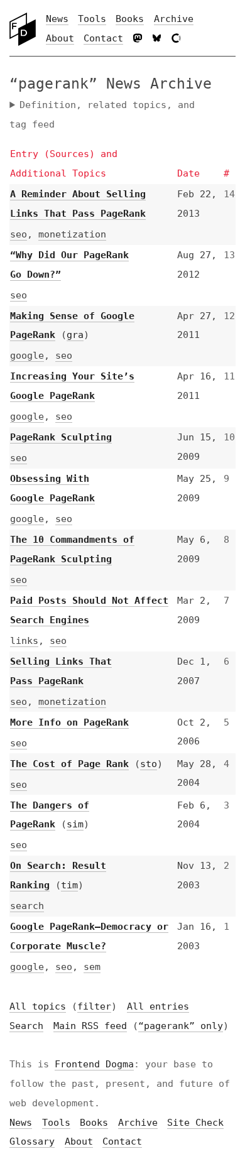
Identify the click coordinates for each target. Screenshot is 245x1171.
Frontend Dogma (94, 1103)
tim (69, 904)
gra (75, 334)
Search (26, 1044)
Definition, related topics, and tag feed (102, 114)
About (60, 38)
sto (52, 782)
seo (18, 234)
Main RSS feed (46, 1064)
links (24, 640)
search (27, 925)
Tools (92, 19)
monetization (72, 234)
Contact (103, 38)
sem (92, 986)
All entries (158, 1026)
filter (94, 1026)
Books (130, 19)
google (27, 355)
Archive (173, 19)
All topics (37, 1026)
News (57, 19)
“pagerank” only (136, 1064)
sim (75, 843)
